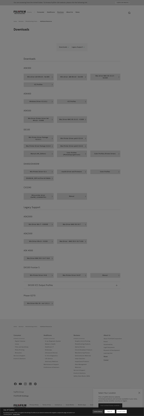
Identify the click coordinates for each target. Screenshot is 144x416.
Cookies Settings (98, 411)
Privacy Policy (16, 414)
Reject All (109, 411)
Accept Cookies (122, 411)
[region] (72, 411)
